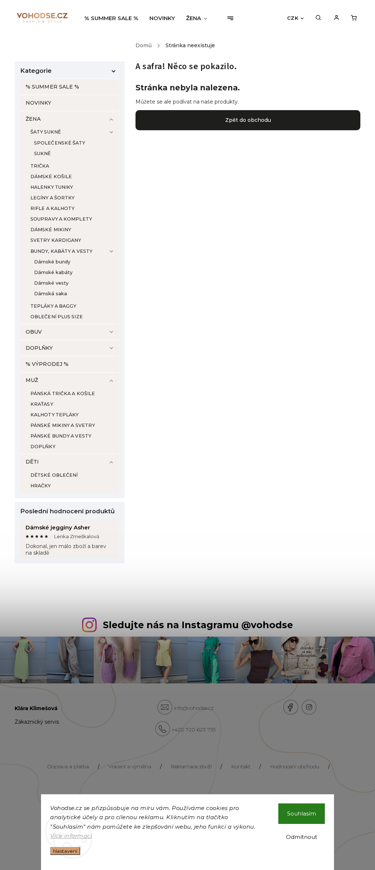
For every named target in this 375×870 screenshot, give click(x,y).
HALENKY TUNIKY (51, 187)
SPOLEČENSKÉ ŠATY (59, 143)
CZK (292, 18)
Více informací (71, 835)
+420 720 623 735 (194, 729)
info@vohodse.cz (194, 708)
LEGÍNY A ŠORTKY (52, 197)
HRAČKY (40, 485)
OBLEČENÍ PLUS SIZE (56, 316)
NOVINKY (38, 103)
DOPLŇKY (39, 348)
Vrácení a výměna (129, 766)
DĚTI (32, 461)
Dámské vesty (51, 283)
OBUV (34, 332)
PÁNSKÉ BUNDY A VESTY (60, 436)
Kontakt (240, 766)
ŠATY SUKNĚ (45, 132)
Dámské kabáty (53, 272)
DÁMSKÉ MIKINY (50, 229)
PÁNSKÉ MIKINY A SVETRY (62, 425)
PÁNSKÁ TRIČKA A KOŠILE (62, 393)
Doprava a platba (68, 766)
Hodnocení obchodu (294, 766)
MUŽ (32, 380)
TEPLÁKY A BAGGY (53, 306)
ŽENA (33, 119)
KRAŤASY (41, 404)
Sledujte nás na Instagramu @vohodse (198, 624)
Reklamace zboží (191, 766)
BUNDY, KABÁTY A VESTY (61, 251)
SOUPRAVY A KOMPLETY (61, 219)
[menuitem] (114, 18)
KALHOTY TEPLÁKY (54, 414)
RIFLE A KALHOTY (52, 208)
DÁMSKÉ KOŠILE (51, 176)
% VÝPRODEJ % (47, 364)
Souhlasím (301, 813)
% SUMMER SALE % (52, 86)
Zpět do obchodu (248, 120)
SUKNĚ (42, 153)
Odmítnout (301, 836)
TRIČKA (39, 166)
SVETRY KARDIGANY (55, 240)
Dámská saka (50, 293)
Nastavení (65, 851)
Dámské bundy (52, 262)
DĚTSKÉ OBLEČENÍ (54, 475)
